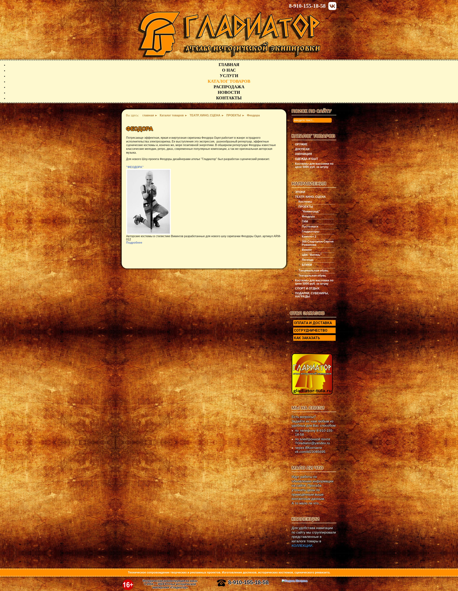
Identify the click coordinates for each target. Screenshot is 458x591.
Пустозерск (310, 226)
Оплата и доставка (313, 323)
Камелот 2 (309, 236)
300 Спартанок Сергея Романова (317, 243)
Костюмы (305, 201)
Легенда (307, 259)
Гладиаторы (310, 231)
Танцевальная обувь (313, 270)
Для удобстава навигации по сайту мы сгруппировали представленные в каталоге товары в (314, 537)
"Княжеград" (311, 211)
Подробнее (134, 242)
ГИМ (305, 221)
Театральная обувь (312, 275)
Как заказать (307, 338)
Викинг (307, 249)
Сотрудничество (310, 330)
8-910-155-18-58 (307, 6)
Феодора (308, 216)
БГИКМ (307, 264)
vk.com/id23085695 (310, 452)
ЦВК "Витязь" (312, 254)
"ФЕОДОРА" (135, 167)
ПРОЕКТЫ (305, 206)
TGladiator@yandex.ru (312, 443)
